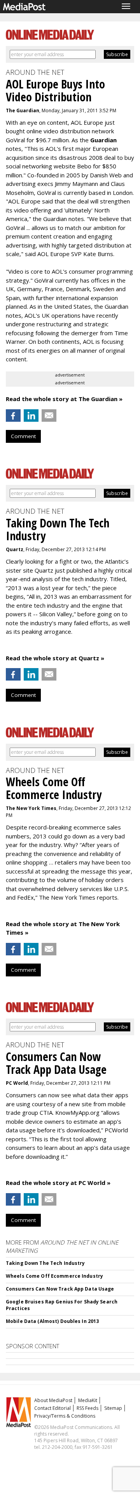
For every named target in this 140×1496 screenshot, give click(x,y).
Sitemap (113, 1408)
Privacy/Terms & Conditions (64, 1416)
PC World (17, 1083)
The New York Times (31, 808)
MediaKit (87, 1400)
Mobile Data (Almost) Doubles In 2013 (52, 1321)
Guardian (103, 140)
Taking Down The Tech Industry (45, 1263)
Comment (23, 436)
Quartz (14, 549)
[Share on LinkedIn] (31, 415)
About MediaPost (53, 1400)
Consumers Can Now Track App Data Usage (60, 1289)
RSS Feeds (87, 1408)
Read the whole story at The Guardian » (64, 399)
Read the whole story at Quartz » (55, 658)
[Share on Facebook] (13, 415)
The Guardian (22, 110)
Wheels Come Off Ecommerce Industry (54, 1276)
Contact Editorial (52, 1408)
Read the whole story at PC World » (58, 1183)
